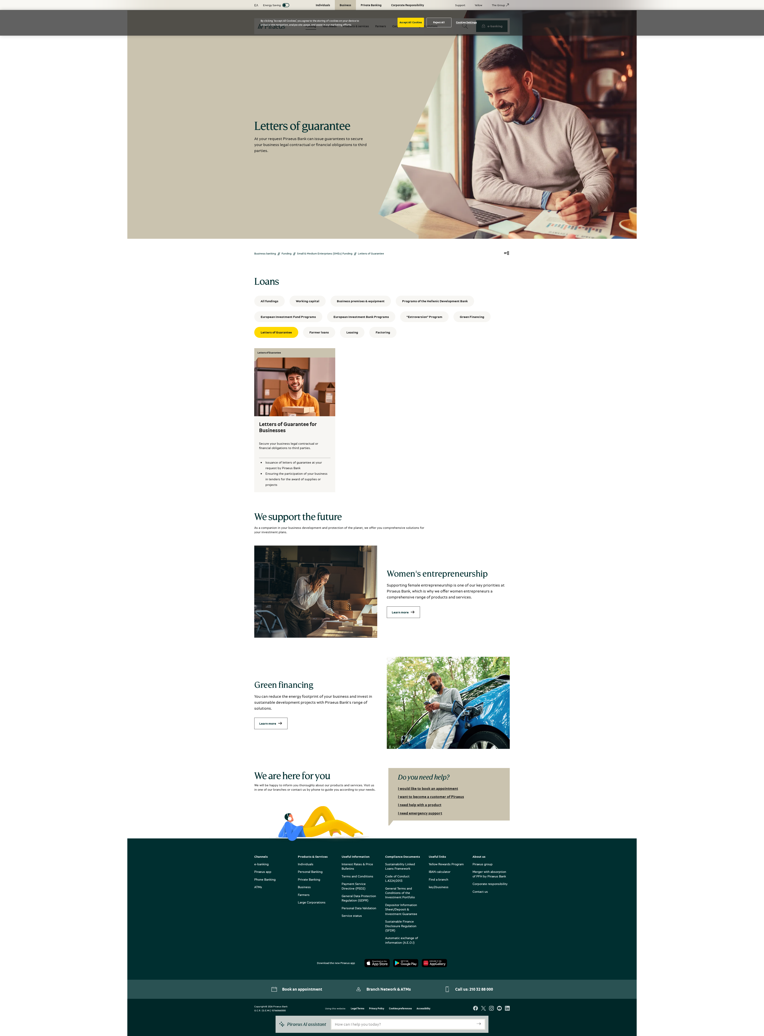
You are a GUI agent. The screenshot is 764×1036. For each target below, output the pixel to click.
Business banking (265, 253)
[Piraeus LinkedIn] (507, 1008)
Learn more (400, 612)
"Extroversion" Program (424, 317)
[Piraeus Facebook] (475, 1008)
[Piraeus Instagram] (491, 1008)
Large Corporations (311, 902)
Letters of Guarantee (276, 332)
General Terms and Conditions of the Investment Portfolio (400, 893)
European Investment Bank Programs (361, 317)
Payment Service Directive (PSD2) (354, 886)
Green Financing (472, 317)
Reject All (438, 22)
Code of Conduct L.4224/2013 (397, 878)
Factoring (383, 332)
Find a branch (438, 879)
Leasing (352, 332)
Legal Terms (357, 1008)
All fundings (269, 301)
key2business (438, 887)
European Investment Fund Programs (288, 317)
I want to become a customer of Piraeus (431, 796)
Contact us (480, 891)
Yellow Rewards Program (446, 864)
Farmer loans (319, 332)
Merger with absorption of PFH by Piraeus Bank (489, 873)
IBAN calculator (439, 871)
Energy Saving (272, 5)
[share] (506, 253)
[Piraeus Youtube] (499, 1008)
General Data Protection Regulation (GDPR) (359, 898)
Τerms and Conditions (357, 876)
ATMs (258, 887)
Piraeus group (483, 864)
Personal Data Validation (359, 908)
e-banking (261, 864)
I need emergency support (420, 813)
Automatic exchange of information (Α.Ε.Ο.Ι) (401, 940)
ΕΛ (256, 5)
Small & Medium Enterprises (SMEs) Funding (324, 253)
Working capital (307, 301)
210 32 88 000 (481, 989)
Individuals (305, 864)
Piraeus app (262, 871)
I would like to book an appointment (428, 788)
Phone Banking (265, 879)
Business (304, 887)
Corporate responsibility (490, 884)
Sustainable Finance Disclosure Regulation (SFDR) (400, 926)
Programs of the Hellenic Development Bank (435, 301)
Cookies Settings (466, 22)
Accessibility (423, 1008)
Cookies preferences (400, 1008)
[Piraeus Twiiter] (483, 1008)
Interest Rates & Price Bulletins (357, 866)
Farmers (304, 895)
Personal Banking (310, 871)
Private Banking (309, 879)
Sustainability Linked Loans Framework (400, 866)
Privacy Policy (376, 1008)
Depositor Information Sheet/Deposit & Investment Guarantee (401, 909)
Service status (352, 915)
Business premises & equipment (361, 301)
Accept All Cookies (411, 22)
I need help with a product (419, 804)
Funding (286, 253)
